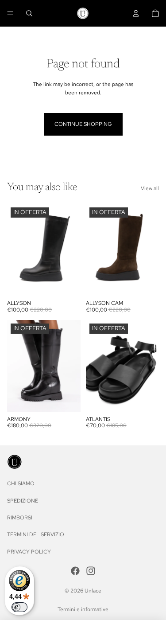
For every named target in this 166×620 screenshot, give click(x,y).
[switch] (19, 607)
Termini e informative (83, 609)
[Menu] (10, 13)
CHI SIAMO (21, 483)
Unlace (93, 590)
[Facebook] (75, 570)
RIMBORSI (19, 517)
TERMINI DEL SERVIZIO (35, 534)
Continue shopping (83, 124)
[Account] (136, 13)
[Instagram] (90, 570)
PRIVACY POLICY (29, 551)
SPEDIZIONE (22, 500)
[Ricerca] (29, 13)
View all (150, 188)
